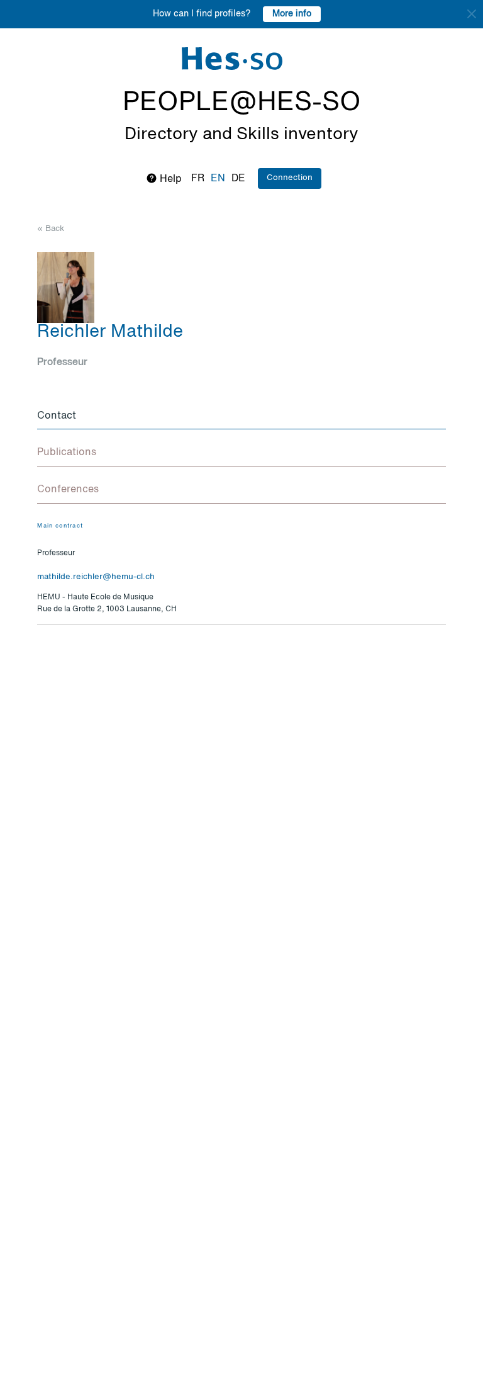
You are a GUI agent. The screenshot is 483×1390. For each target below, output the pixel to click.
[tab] (241, 416)
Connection (290, 178)
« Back (50, 229)
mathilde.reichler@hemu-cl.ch (96, 577)
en (218, 179)
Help (169, 179)
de (238, 179)
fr (197, 179)
